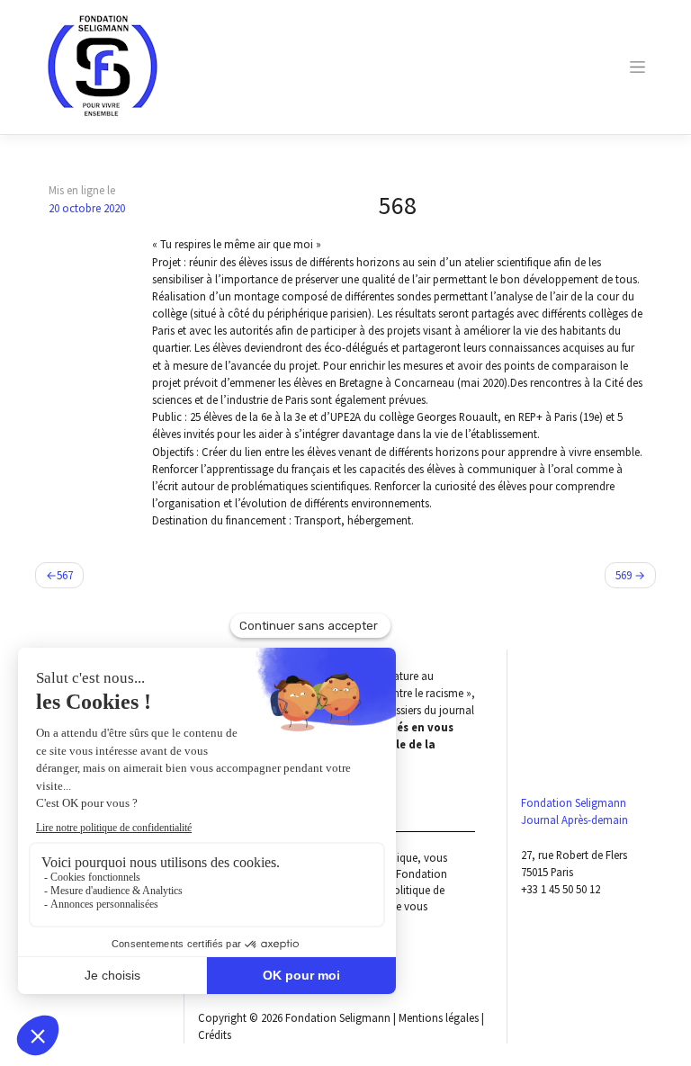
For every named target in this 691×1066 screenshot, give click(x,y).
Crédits (214, 1034)
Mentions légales (439, 1017)
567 (65, 575)
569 (623, 575)
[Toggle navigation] (638, 67)
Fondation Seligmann (337, 1017)
